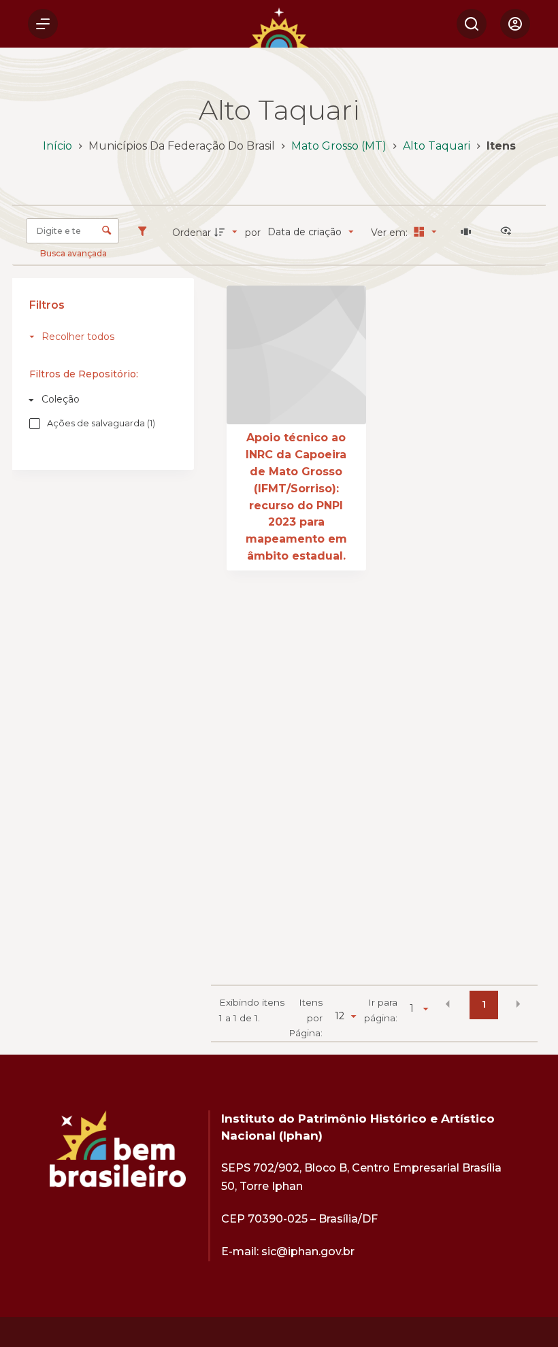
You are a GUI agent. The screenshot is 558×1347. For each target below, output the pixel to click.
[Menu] (43, 24)
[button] (447, 1003)
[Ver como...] (509, 232)
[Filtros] (145, 232)
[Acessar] (515, 24)
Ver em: (390, 232)
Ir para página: (380, 1010)
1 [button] (484, 1004)
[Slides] (468, 232)
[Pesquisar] (472, 24)
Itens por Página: (306, 1017)
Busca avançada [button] (74, 253)
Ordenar (191, 232)
